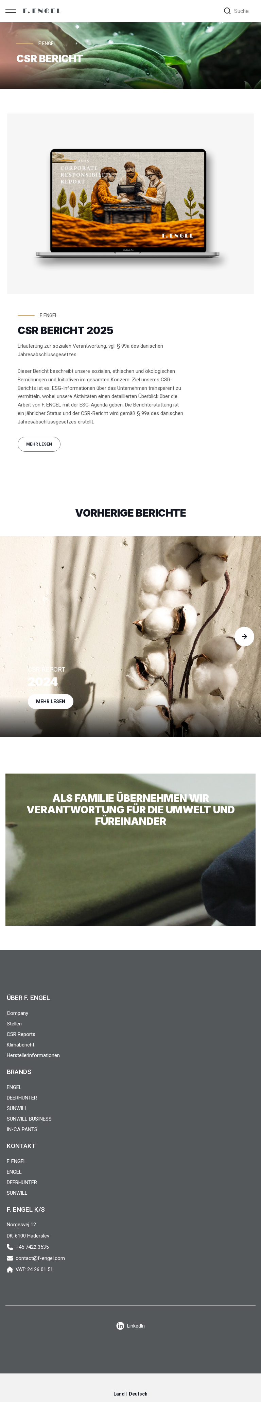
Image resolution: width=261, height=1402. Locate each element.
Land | (130, 1394)
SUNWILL (17, 1108)
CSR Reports (21, 1034)
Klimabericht (20, 1045)
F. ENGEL (16, 1161)
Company (17, 1013)
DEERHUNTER (22, 1098)
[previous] (17, 636)
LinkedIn (136, 1326)
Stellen (14, 1024)
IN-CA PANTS (22, 1129)
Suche (241, 11)
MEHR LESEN (39, 444)
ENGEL (14, 1087)
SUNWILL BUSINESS (29, 1119)
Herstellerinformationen (33, 1055)
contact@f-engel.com (40, 1258)
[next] (244, 636)
